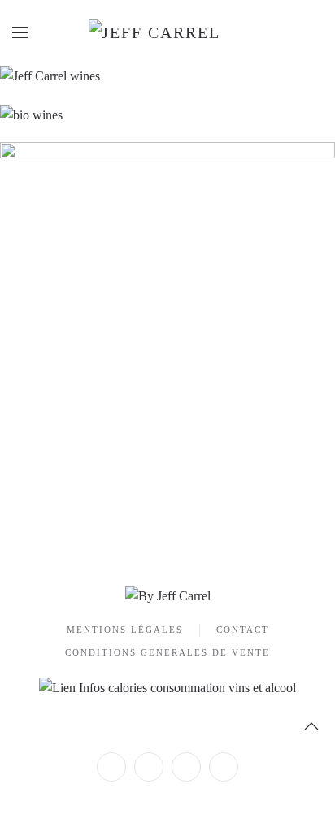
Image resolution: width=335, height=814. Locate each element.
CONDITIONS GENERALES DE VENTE (167, 652)
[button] (20, 32)
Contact (242, 629)
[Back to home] (167, 32)
